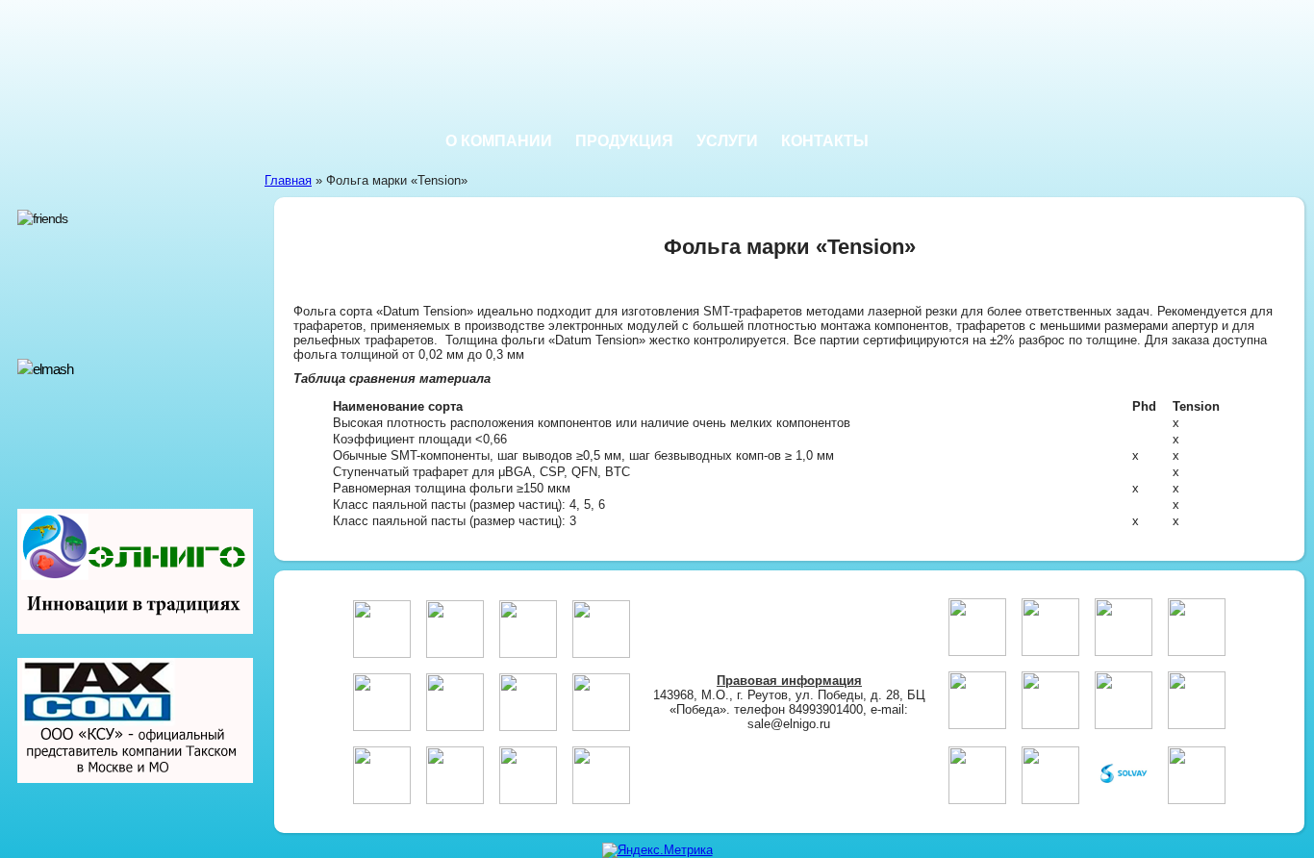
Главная (288, 180)
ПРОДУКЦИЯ (624, 141)
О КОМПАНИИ (498, 141)
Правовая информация (789, 680)
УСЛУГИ (727, 141)
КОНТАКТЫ (825, 141)
